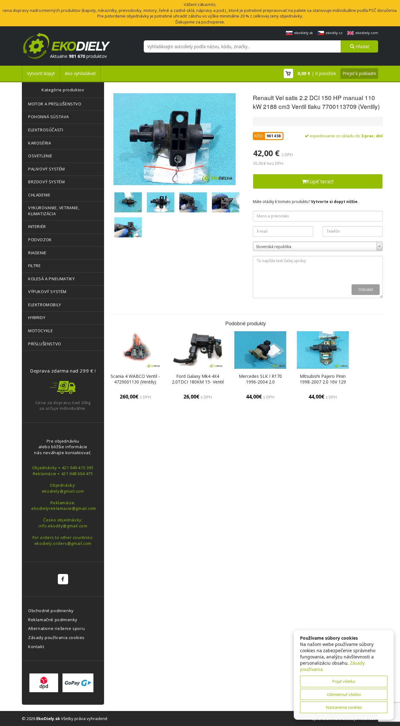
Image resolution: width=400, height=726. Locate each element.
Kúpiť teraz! (320, 181)
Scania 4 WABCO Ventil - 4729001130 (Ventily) (135, 379)
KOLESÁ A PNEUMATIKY (51, 279)
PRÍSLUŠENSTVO (44, 344)
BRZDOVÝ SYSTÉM (46, 182)
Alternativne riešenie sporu (56, 628)
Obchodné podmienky (51, 610)
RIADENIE (37, 253)
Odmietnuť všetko (344, 694)
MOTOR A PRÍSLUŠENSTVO (55, 104)
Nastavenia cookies (344, 707)
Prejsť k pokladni (359, 73)
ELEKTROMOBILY (44, 304)
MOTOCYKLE (40, 330)
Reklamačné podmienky (53, 619)
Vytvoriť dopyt (41, 73)
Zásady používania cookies (56, 637)
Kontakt (36, 646)
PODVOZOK (40, 239)
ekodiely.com (366, 32)
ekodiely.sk (303, 32)
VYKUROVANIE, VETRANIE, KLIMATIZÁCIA (53, 210)
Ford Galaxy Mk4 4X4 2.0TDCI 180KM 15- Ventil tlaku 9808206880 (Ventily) (197, 381)
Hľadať (361, 46)
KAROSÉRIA (39, 143)
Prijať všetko (343, 681)
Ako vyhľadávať (80, 73)
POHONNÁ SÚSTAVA (48, 116)
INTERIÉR (37, 226)
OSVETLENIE (40, 156)
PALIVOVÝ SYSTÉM (46, 169)
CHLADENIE (39, 195)
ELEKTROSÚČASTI (45, 130)
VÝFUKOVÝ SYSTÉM (47, 291)
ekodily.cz (334, 32)
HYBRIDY (36, 317)
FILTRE (34, 265)
